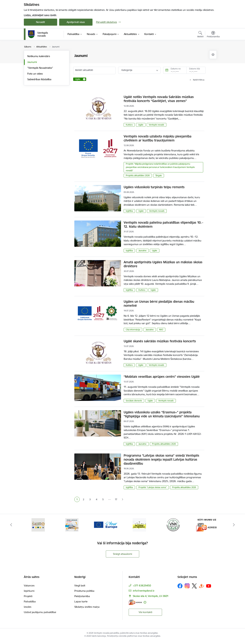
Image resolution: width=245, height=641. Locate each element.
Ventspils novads (156, 124)
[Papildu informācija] (145, 602)
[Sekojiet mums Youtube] (208, 586)
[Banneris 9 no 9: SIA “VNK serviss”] (173, 524)
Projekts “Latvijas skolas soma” (152, 487)
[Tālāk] (234, 524)
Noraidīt (40, 22)
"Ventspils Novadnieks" (40, 67)
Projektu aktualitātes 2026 (138, 175)
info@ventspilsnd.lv (143, 590)
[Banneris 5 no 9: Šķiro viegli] (38, 524)
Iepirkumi (29, 590)
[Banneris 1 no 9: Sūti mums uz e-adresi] (206, 524)
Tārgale (158, 175)
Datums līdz (194, 68)
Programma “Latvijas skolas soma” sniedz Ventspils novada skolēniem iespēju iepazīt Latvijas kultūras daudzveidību (161, 459)
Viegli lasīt (79, 585)
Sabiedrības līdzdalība (39, 79)
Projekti (28, 596)
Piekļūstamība (82, 596)
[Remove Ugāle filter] (84, 79)
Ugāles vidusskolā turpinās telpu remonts (154, 187)
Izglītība (129, 211)
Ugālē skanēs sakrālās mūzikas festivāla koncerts (160, 341)
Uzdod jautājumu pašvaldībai (40, 612)
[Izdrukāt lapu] (213, 55)
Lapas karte (81, 601)
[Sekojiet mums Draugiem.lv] (201, 586)
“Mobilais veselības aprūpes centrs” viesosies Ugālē (162, 377)
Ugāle (140, 124)
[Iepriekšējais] (11, 524)
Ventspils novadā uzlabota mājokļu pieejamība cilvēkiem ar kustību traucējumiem (157, 138)
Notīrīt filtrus (198, 80)
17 (116, 499)
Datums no (176, 68)
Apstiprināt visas (76, 22)
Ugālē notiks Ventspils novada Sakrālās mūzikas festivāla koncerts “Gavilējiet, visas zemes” (159, 99)
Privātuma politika (84, 590)
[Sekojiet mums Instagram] (187, 585)
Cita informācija (133, 329)
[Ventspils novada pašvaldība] (38, 34)
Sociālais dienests (134, 400)
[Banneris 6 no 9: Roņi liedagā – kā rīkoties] (71, 524)
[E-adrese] (135, 602)
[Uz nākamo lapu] (122, 499)
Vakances (29, 585)
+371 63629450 (142, 585)
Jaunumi (32, 62)
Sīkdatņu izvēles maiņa (87, 606)
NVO (161, 329)
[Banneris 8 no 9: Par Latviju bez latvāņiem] (139, 524)
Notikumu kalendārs (38, 56)
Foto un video (35, 73)
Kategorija (127, 70)
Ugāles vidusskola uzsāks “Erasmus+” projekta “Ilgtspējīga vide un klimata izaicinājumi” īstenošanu (162, 414)
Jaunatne (142, 250)
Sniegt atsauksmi (122, 553)
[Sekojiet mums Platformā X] (194, 585)
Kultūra (129, 124)
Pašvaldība (30, 601)
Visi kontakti (145, 612)
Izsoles (27, 606)
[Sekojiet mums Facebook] (180, 585)
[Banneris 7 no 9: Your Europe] (105, 524)
